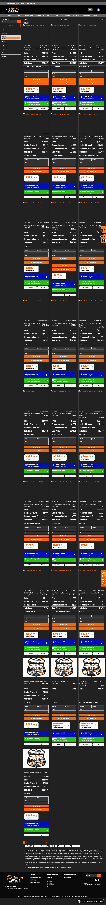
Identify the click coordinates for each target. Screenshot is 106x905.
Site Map (41, 896)
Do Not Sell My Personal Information (52, 896)
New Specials (49, 883)
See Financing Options (36, 83)
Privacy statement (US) (70, 875)
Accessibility (27, 896)
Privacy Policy (34, 896)
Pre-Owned (49, 881)
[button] (94, 10)
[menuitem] (11, 36)
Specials (48, 886)
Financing (33, 880)
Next (46, 842)
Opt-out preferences (52, 875)
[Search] (19, 21)
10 (42, 842)
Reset (10, 25)
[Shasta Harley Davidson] (12, 9)
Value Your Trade (35, 883)
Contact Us (20, 896)
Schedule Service (67, 880)
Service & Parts (68, 877)
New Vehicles (49, 880)
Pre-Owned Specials (51, 884)
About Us (32, 875)
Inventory (49, 877)
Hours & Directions (35, 877)
